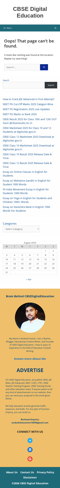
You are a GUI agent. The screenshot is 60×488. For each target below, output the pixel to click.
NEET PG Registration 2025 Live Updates (26, 109)
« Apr (28, 279)
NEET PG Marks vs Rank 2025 (20, 114)
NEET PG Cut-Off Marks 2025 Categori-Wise (28, 104)
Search (6, 80)
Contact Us (27, 472)
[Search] (44, 67)
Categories (10, 223)
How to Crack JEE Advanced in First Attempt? (28, 99)
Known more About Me (30, 359)
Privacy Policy (45, 472)
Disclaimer (30, 477)
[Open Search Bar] (55, 28)
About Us (12, 472)
